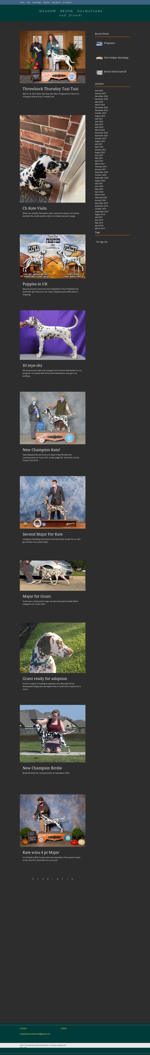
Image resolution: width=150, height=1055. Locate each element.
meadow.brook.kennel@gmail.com (35, 1034)
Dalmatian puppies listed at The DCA (74, 1034)
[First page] (33, 879)
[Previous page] (38, 879)
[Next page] (67, 879)
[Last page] (72, 879)
